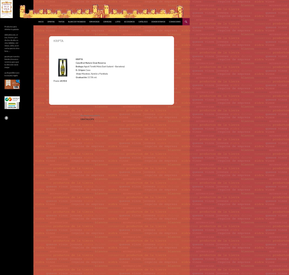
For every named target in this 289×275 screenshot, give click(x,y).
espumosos (94, 22)
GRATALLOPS (90, 117)
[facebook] (6, 118)
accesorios (129, 22)
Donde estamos (158, 22)
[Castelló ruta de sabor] (12, 99)
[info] (12, 84)
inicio (41, 22)
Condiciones (174, 22)
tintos (61, 22)
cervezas (107, 22)
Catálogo (143, 22)
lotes (117, 22)
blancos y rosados (76, 22)
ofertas (50, 22)
